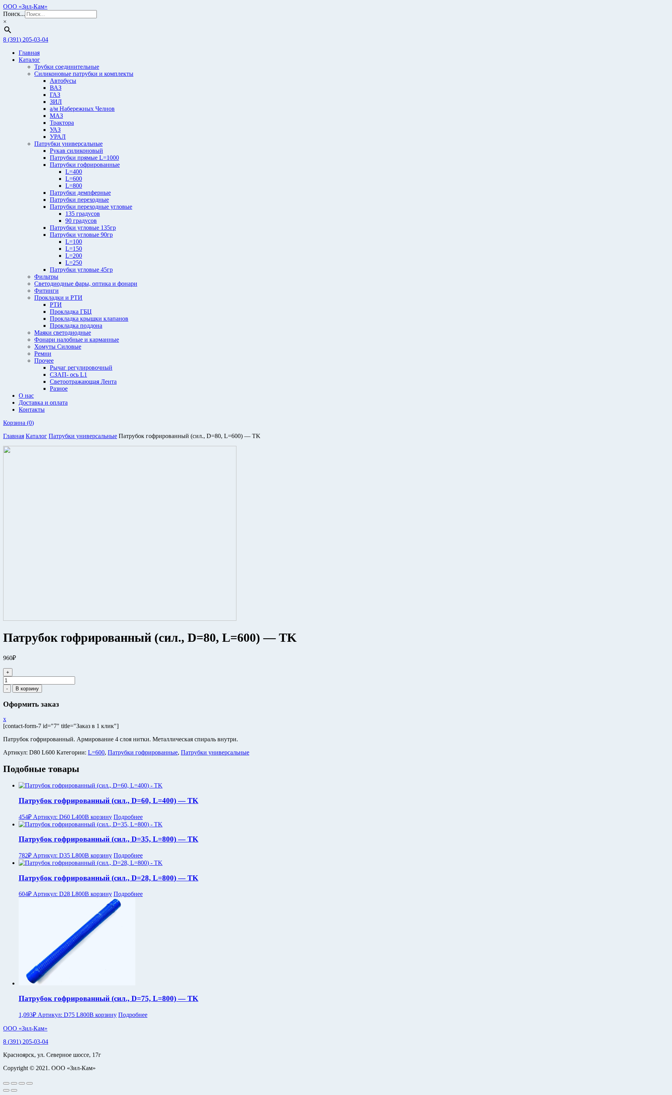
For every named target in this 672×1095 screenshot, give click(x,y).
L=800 (73, 185)
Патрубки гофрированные (85, 164)
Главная (29, 52)
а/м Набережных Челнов (82, 108)
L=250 (73, 262)
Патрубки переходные (79, 199)
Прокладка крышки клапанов (89, 318)
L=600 (73, 178)
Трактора (62, 122)
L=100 (73, 241)
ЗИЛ (56, 101)
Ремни (42, 353)
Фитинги (46, 290)
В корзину (27, 689)
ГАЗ (55, 94)
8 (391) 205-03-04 (25, 39)
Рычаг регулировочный (81, 367)
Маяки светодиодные (62, 332)
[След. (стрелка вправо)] (14, 1090)
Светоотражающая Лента (83, 381)
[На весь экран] (14, 1083)
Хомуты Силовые (57, 346)
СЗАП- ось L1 (68, 374)
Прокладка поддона (76, 325)
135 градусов (82, 213)
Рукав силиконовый (76, 150)
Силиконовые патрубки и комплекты (83, 73)
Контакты (32, 409)
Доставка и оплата (43, 402)
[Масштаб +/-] (6, 1083)
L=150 (73, 248)
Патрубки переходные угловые (91, 206)
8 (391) (25, 1041)
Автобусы (63, 80)
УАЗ (55, 129)
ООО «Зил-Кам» (25, 6)
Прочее (44, 360)
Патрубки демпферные (80, 192)
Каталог (29, 59)
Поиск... (14, 13)
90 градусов (81, 220)
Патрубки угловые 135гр (83, 227)
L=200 (73, 255)
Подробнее (128, 817)
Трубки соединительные (66, 66)
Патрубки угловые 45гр (81, 269)
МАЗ (56, 115)
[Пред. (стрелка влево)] (6, 1090)
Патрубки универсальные (68, 143)
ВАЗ (55, 87)
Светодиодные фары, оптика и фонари (85, 283)
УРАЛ (58, 136)
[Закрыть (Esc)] (29, 1083)
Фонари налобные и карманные (76, 339)
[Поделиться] (22, 1083)
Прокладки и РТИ (58, 297)
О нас (26, 395)
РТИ (56, 304)
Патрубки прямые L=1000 (84, 157)
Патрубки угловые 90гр (81, 234)
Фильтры (46, 276)
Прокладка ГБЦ (71, 311)
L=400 (73, 171)
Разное (59, 388)
